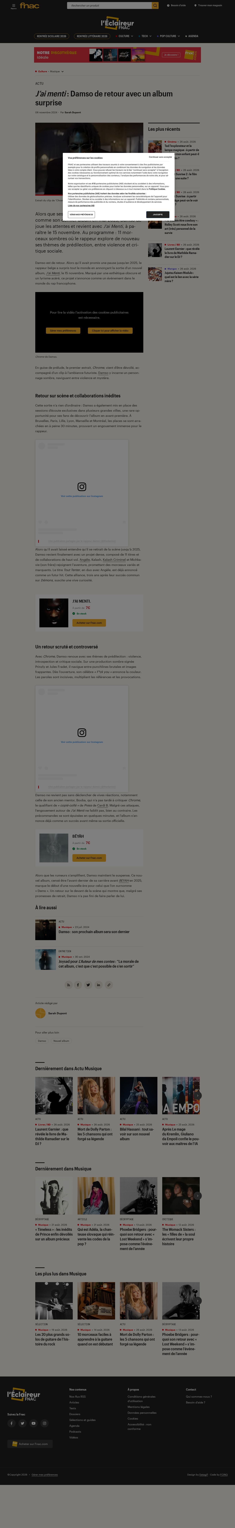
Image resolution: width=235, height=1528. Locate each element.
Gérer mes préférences (81, 214)
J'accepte (158, 214)
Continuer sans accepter (160, 157)
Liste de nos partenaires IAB (81, 205)
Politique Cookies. (156, 189)
